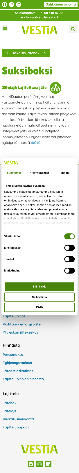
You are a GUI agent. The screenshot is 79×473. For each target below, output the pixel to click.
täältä (35, 142)
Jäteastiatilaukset (18, 371)
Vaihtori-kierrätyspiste (22, 324)
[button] (5, 28)
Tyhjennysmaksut (17, 362)
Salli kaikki (39, 286)
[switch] (69, 248)
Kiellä (39, 307)
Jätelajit (10, 411)
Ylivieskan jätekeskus (20, 332)
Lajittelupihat (14, 316)
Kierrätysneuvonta (18, 419)
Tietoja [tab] (64, 172)
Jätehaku (11, 403)
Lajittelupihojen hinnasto (23, 379)
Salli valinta (39, 297)
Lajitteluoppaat (16, 427)
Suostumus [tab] (14, 172)
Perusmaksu (13, 354)
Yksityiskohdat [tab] (39, 172)
